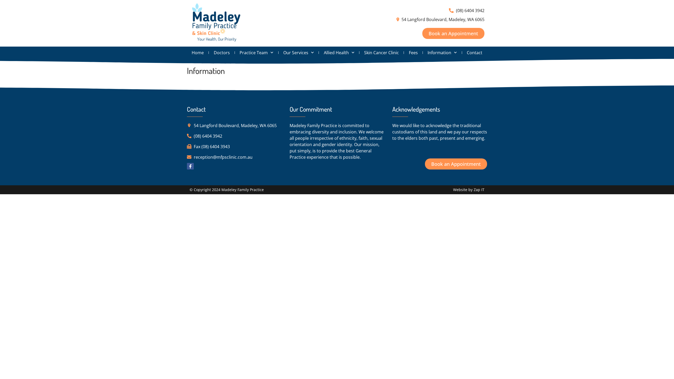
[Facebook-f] (190, 166)
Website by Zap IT (468, 189)
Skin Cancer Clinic (381, 53)
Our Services (295, 53)
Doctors (222, 53)
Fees (413, 53)
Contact (474, 53)
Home (198, 53)
